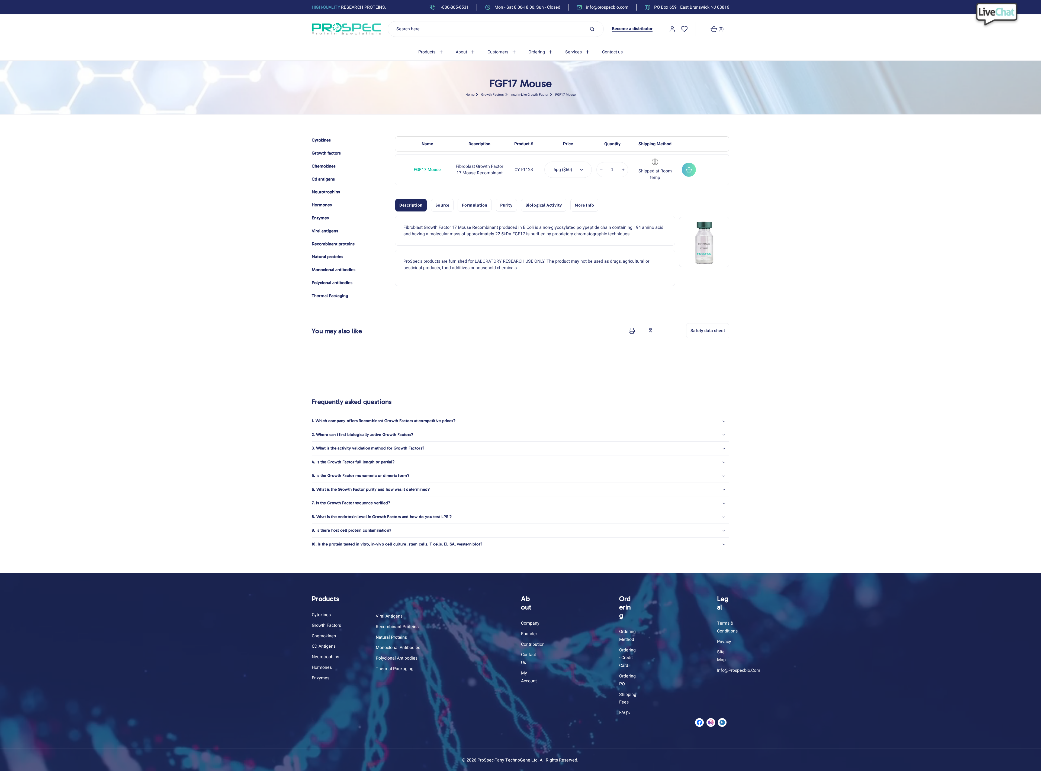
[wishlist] (684, 29)
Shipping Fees (627, 698)
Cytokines (321, 615)
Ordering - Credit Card (627, 658)
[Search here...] (592, 29)
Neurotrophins (325, 657)
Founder (529, 634)
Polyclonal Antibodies (396, 658)
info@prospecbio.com (738, 670)
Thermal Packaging (394, 669)
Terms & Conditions (727, 627)
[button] (431, 52)
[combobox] (495, 29)
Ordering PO (627, 680)
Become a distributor (632, 28)
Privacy (724, 641)
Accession (664, 330)
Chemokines (324, 636)
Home (469, 94)
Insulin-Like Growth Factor (529, 94)
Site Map (721, 656)
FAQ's (624, 712)
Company (530, 623)
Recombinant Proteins (397, 627)
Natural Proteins (391, 637)
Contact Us (528, 658)
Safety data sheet (707, 330)
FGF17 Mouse (565, 94)
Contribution (533, 644)
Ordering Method (627, 635)
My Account (529, 677)
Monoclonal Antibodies (398, 647)
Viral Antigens (389, 616)
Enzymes (320, 678)
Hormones (322, 667)
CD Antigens (324, 646)
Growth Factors (492, 94)
